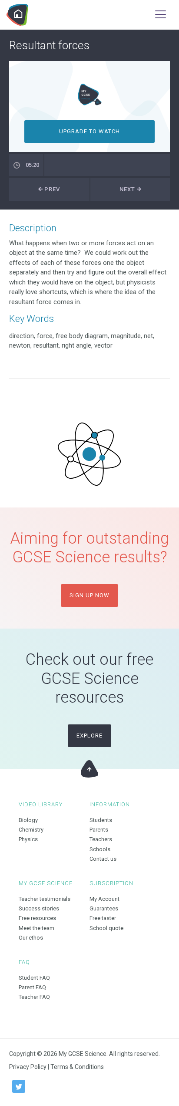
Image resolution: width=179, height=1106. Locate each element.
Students (101, 820)
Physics (28, 839)
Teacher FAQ (34, 997)
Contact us (103, 859)
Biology (28, 820)
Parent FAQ (32, 987)
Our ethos (31, 937)
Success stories (39, 908)
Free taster (103, 918)
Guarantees (104, 908)
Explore (89, 735)
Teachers (101, 839)
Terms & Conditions (77, 1066)
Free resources (37, 918)
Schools (100, 849)
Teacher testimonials (44, 899)
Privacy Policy (27, 1066)
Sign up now (89, 595)
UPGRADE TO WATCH (89, 131)
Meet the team (36, 928)
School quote (106, 928)
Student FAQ (34, 977)
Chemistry (31, 829)
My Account (104, 899)
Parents (99, 829)
